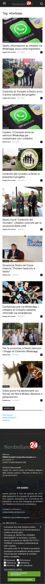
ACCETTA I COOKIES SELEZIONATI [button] (19, 574)
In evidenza (7, 170)
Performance (24, 560)
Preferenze (11, 563)
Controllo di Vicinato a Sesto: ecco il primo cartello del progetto (22, 93)
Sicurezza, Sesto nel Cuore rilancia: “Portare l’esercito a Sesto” (18, 268)
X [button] (40, 527)
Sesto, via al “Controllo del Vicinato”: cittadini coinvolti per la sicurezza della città (22, 222)
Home (4, 9)
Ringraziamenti (9, 417)
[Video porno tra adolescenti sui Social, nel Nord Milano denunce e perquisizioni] (22, 374)
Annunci (6, 420)
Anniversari (7, 415)
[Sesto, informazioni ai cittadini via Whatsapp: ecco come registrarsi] (22, 30)
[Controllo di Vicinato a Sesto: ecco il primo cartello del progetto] (22, 73)
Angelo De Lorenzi (9, 52)
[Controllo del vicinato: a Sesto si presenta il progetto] (22, 159)
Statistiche (24, 563)
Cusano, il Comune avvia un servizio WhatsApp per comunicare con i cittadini (18, 135)
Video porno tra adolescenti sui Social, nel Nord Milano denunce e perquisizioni (22, 393)
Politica (5, 261)
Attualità (6, 41)
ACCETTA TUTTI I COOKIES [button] (21, 580)
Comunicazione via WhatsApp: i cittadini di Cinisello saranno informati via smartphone (20, 309)
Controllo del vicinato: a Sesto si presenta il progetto (21, 175)
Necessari (10, 560)
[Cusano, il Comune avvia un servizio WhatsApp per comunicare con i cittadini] (22, 116)
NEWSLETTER (7, 344)
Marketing (10, 565)
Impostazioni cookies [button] (13, 569)
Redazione (6, 142)
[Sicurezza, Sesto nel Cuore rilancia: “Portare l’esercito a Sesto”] (22, 249)
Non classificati (25, 565)
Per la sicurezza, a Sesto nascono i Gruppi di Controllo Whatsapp (22, 350)
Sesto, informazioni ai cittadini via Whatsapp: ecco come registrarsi (22, 47)
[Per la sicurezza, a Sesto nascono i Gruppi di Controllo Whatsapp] (22, 334)
